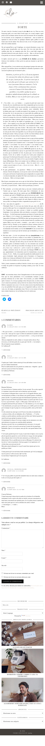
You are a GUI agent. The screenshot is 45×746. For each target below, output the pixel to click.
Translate (27, 616)
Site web (4, 565)
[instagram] (3, 2)
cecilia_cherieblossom (17, 469)
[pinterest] (7, 2)
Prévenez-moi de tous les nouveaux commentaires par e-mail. (19, 573)
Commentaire (6, 528)
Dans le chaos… (34, 312)
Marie (11, 312)
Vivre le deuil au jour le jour (29, 204)
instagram (8, 197)
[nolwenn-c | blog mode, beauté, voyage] (22, 9)
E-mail (4, 558)
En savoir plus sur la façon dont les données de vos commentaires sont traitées (22, 587)
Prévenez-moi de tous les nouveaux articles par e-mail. (17, 577)
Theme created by (22, 733)
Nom (3, 550)
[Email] (11, 2)
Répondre (6, 350)
